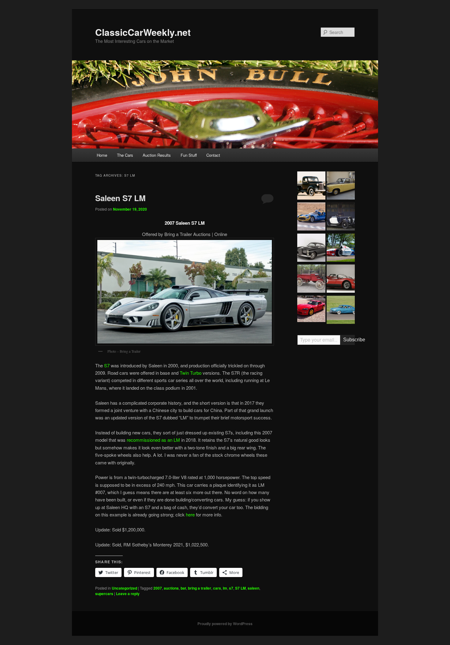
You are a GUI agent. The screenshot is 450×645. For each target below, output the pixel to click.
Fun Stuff (189, 155)
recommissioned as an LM (153, 440)
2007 (157, 588)
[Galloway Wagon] (311, 279)
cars (217, 588)
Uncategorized (124, 588)
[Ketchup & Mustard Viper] (311, 310)
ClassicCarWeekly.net (143, 32)
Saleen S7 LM (120, 198)
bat (183, 588)
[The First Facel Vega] (311, 249)
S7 (107, 365)
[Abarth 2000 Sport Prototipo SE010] (341, 279)
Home (102, 155)
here (190, 514)
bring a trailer (199, 588)
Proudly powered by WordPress (225, 623)
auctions (171, 588)
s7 (231, 588)
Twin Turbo (190, 372)
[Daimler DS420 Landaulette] (341, 186)
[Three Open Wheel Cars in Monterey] (341, 249)
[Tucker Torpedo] (341, 311)
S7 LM (240, 588)
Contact (213, 155)
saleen (253, 588)
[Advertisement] (326, 445)
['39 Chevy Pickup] (311, 186)
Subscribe (349, 339)
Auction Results (157, 155)
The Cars (125, 155)
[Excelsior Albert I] (341, 217)
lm (225, 588)
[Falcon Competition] (311, 217)
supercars (104, 593)
